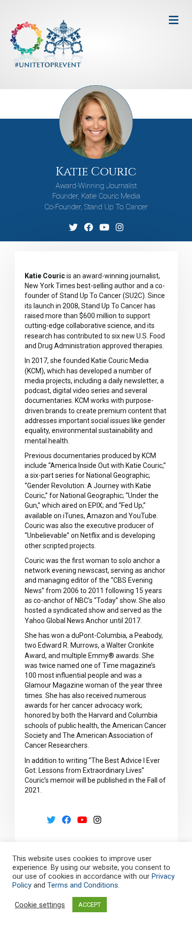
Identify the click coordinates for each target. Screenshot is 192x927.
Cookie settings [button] (40, 904)
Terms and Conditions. (83, 885)
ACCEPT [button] (89, 904)
